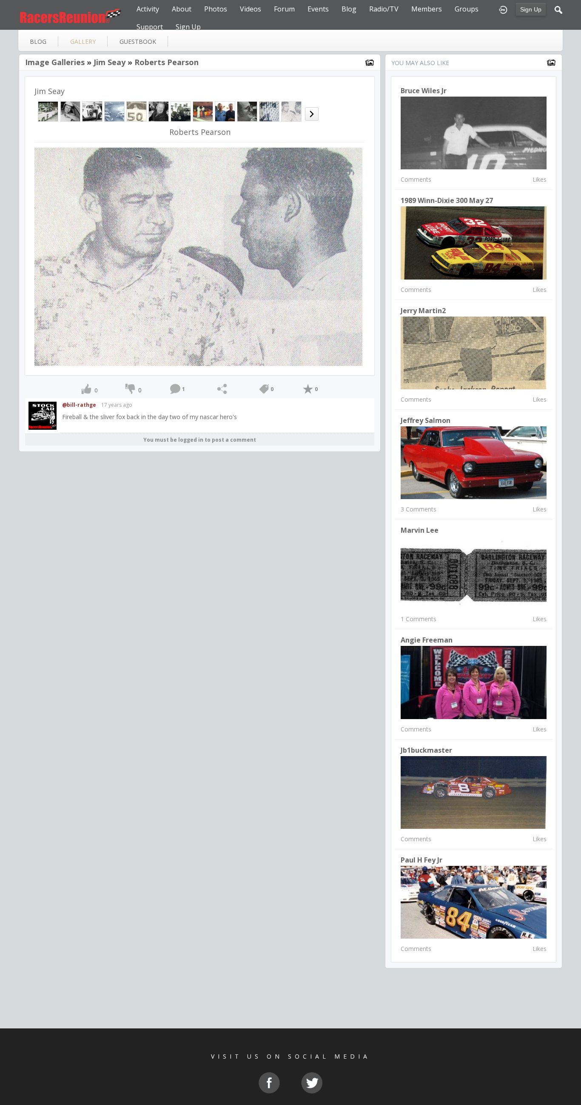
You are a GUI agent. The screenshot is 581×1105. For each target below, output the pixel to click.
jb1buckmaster (426, 750)
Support (150, 26)
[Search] (558, 9)
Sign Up (530, 9)
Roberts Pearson (166, 62)
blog (38, 41)
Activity (148, 9)
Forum (284, 9)
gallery (83, 41)
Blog (349, 9)
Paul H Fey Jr (421, 860)
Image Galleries (55, 62)
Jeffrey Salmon (425, 420)
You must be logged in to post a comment (199, 439)
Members (426, 9)
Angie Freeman (427, 640)
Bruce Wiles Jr (424, 90)
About (181, 9)
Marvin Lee (420, 530)
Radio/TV (384, 9)
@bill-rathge (79, 404)
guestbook (138, 41)
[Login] (503, 9)
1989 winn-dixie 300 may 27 (447, 200)
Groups (466, 9)
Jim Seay (109, 62)
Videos (250, 9)
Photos (215, 9)
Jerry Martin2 (423, 310)
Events (318, 9)
